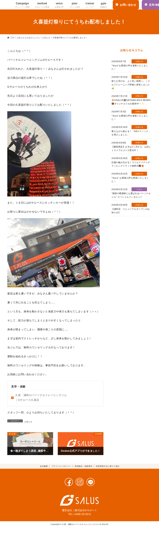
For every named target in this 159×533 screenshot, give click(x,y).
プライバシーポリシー (61, 466)
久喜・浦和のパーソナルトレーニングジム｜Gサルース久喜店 (41, 397)
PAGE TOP (152, 514)
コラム (139, 189)
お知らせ (28, 422)
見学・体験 (18, 386)
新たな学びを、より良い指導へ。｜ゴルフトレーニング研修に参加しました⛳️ (130, 84)
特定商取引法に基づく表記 (107, 466)
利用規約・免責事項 (83, 466)
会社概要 (44, 466)
